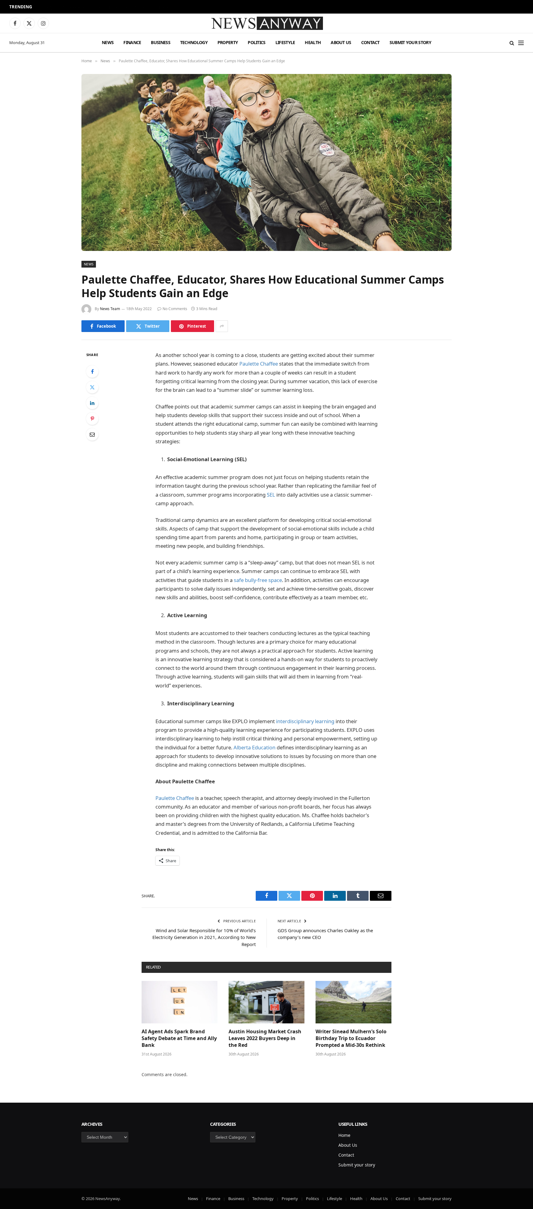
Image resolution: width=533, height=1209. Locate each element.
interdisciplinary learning (305, 721)
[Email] (92, 434)
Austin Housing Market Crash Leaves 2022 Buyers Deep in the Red (265, 1038)
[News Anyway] (266, 23)
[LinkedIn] (92, 403)
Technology (194, 42)
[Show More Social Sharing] (222, 326)
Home (344, 1135)
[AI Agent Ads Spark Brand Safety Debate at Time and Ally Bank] (179, 1002)
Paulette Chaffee (258, 363)
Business (160, 42)
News (108, 42)
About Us (341, 42)
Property (227, 42)
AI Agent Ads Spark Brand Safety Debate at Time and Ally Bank (179, 1038)
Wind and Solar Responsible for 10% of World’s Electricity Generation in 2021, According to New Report (204, 937)
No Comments (175, 308)
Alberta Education (254, 747)
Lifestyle (285, 42)
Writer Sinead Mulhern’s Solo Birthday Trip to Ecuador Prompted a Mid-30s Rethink (351, 1038)
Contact (370, 42)
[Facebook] (92, 371)
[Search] (511, 43)
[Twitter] (92, 387)
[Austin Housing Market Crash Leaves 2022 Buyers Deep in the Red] (266, 1002)
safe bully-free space (258, 580)
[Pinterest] (92, 418)
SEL (271, 494)
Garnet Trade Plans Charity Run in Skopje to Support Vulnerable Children (116, 7)
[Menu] (521, 43)
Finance (132, 42)
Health (313, 42)
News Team (110, 308)
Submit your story (410, 42)
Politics (256, 42)
